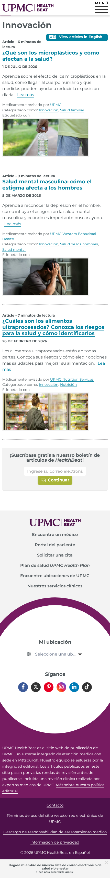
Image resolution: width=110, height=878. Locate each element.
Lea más (25, 94)
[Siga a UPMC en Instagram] (61, 687)
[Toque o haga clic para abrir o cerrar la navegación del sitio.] (101, 9)
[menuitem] (55, 535)
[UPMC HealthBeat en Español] (27, 8)
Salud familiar (72, 110)
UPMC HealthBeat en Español (62, 852)
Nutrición (68, 384)
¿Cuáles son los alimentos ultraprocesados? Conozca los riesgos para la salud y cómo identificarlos (53, 327)
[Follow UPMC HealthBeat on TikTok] (87, 687)
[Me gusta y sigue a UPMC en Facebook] (23, 687)
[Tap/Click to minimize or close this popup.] (107, 862)
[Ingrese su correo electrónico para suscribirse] (55, 471)
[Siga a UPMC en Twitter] (36, 687)
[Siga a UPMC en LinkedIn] (74, 687)
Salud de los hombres (79, 244)
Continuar (58, 480)
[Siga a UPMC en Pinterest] (48, 687)
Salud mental (14, 249)
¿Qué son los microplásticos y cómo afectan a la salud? (50, 56)
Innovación (48, 110)
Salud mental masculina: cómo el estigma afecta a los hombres (47, 184)
